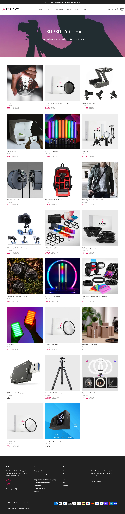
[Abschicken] (118, 482)
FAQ (76, 9)
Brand (69, 9)
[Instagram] (11, 488)
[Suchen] (117, 9)
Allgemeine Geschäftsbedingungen (45, 480)
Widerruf (37, 477)
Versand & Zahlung (40, 474)
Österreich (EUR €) (13, 503)
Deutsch (26, 503)
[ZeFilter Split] (25, 421)
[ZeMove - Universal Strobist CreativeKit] (100, 276)
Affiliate (36, 491)
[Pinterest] (16, 488)
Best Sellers (59, 9)
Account (110, 9)
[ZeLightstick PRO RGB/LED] (62, 276)
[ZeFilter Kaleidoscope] (62, 325)
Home (41, 9)
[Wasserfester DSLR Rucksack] (62, 180)
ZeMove (14, 508)
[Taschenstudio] (25, 131)
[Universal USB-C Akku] (100, 325)
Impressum (37, 486)
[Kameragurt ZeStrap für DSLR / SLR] (100, 180)
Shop (49, 9)
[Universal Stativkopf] (100, 83)
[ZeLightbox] (25, 325)
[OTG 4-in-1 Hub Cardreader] (25, 373)
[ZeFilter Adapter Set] (100, 228)
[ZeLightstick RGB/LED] (62, 131)
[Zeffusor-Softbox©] (25, 180)
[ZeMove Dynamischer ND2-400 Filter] (62, 83)
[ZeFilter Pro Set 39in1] (62, 228)
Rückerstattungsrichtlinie (42, 483)
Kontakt (84, 9)
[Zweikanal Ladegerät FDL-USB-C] (62, 421)
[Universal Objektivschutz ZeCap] (25, 276)
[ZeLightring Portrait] (100, 373)
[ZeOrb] (25, 83)
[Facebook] (7, 488)
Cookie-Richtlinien (40, 489)
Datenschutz (38, 471)
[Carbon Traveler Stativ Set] (62, 373)
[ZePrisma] (100, 131)
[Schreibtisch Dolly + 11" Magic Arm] (25, 228)
